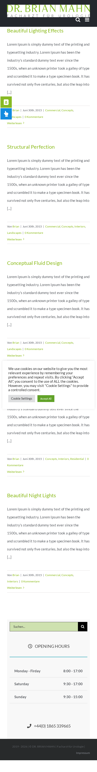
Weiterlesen (14, 123)
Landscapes (14, 117)
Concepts (67, 110)
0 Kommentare (34, 117)
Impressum (83, 753)
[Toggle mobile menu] (87, 19)
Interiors (79, 226)
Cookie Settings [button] (21, 398)
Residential (77, 459)
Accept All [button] (46, 398)
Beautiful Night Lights (31, 495)
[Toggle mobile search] (78, 19)
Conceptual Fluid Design (34, 263)
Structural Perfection (31, 146)
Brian (15, 110)
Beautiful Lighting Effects (35, 30)
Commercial (52, 110)
